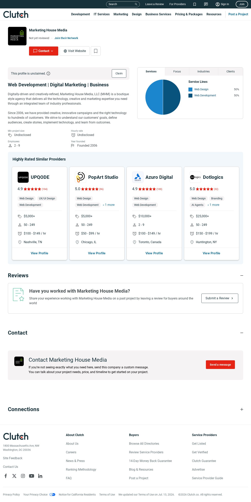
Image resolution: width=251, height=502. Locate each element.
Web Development (205, 95)
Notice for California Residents (77, 494)
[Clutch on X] (14, 476)
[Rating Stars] (32, 189)
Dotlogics (213, 177)
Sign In (225, 4)
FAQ (69, 478)
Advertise (198, 469)
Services (151, 71)
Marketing (121, 14)
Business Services (158, 14)
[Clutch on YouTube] (31, 476)
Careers (71, 452)
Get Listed (199, 443)
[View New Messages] (206, 4)
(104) (44, 189)
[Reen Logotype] (23, 177)
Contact (43, 51)
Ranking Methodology (81, 469)
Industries (203, 71)
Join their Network (66, 38)
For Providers (177, 4)
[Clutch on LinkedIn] (40, 476)
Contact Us (10, 467)
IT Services (102, 14)
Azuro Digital (159, 177)
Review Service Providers (146, 452)
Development (80, 14)
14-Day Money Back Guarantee (150, 461)
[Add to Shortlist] (95, 51)
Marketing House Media (48, 30)
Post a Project (238, 14)
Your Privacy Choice (35, 494)
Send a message (220, 364)
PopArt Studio (103, 177)
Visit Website (77, 51)
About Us (72, 443)
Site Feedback (12, 458)
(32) (216, 189)
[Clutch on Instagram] (23, 476)
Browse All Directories (144, 443)
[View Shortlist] (194, 4)
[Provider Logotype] (17, 36)
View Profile (39, 253)
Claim (119, 73)
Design (137, 14)
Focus (177, 71)
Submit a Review (217, 298)
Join (242, 4)
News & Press (75, 461)
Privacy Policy (11, 494)
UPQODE (40, 177)
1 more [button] (110, 205)
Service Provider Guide (207, 478)
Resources (213, 14)
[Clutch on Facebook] (5, 476)
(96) (101, 189)
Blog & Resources (141, 469)
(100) (159, 189)
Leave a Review (154, 4)
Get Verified (200, 452)
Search (113, 4)
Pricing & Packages (189, 14)
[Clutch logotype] (15, 14)
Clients (230, 71)
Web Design (201, 89)
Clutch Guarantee (204, 461)
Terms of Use (107, 494)
